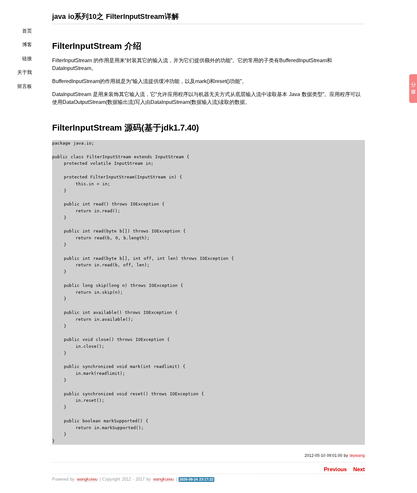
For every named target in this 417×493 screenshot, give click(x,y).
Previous (335, 469)
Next (359, 469)
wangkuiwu (87, 479)
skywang (357, 455)
